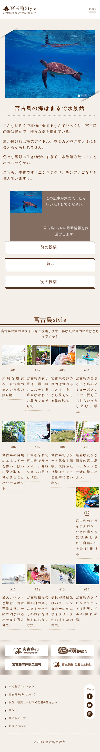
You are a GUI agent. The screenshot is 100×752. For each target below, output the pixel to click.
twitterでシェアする (90, 705)
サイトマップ (17, 718)
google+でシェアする (90, 714)
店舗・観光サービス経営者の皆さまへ (33, 702)
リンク (13, 710)
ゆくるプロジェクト (22, 686)
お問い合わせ (17, 726)
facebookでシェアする (90, 696)
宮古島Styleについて (22, 694)
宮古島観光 (19, 9)
